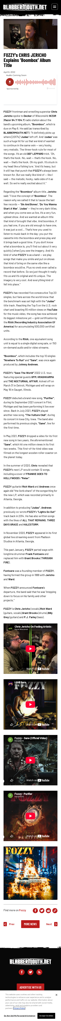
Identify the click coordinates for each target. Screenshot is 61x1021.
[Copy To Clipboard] (54, 910)
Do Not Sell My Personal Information (19, 1016)
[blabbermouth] (25, 9)
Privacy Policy (19, 1008)
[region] (30, 1005)
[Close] (56, 995)
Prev (11, 924)
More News (30, 924)
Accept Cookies (46, 1016)
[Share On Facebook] (35, 910)
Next (49, 924)
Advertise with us (30, 987)
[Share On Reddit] (48, 910)
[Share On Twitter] (41, 910)
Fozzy (22, 910)
